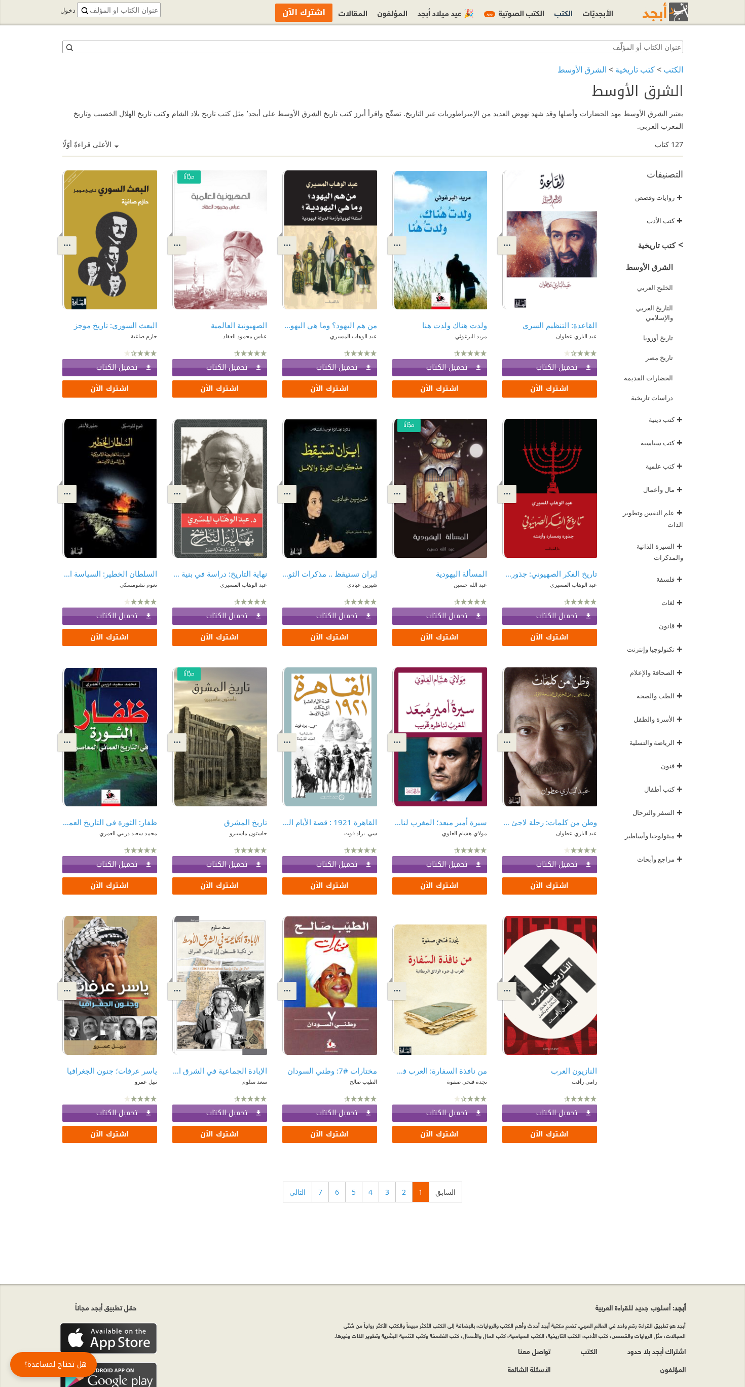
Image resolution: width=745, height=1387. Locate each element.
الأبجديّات (598, 12)
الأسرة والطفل (658, 719)
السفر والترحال (657, 812)
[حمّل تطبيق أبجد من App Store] (108, 1339)
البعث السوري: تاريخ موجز (115, 325)
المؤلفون (392, 12)
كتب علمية (664, 466)
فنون (672, 765)
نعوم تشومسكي (138, 584)
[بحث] (69, 47)
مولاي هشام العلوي (464, 833)
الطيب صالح (363, 1081)
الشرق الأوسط (582, 69)
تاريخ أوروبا (658, 337)
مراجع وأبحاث (660, 859)
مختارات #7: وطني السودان (332, 1070)
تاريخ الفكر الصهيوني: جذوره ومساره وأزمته (549, 573)
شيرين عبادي (362, 584)
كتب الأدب (665, 220)
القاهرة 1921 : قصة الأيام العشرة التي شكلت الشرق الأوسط (329, 822)
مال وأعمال (663, 489)
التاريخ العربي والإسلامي (654, 313)
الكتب (673, 69)
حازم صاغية (144, 336)
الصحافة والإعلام (656, 672)
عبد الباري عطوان (576, 336)
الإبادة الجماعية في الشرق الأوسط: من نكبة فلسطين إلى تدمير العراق (219, 1070)
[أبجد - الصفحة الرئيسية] (652, 12)
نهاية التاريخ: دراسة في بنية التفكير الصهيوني (219, 573)
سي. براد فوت (360, 833)
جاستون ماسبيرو (248, 833)
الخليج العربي (655, 287)
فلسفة (669, 579)
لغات (672, 602)
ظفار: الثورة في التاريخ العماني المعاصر (109, 822)
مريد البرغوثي (471, 336)
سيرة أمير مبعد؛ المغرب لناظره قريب (439, 822)
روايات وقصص (659, 197)
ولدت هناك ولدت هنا (454, 325)
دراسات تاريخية (652, 397)
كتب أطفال (663, 789)
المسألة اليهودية (461, 573)
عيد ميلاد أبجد (446, 12)
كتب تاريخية (635, 69)
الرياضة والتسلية (656, 742)
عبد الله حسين (470, 584)
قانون (671, 625)
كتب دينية (666, 419)
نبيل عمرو (146, 1081)
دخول (68, 10)
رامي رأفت (584, 1081)
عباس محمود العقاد (245, 336)
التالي (297, 1192)
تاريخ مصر (659, 357)
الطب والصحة (660, 695)
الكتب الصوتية (515, 12)
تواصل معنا (534, 1350)
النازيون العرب (574, 1070)
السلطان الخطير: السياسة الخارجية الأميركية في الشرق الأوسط (109, 573)
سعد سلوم (254, 1081)
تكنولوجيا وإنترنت (655, 649)
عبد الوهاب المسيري (353, 336)
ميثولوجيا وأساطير (654, 835)
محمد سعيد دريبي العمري (128, 833)
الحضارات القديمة (648, 377)
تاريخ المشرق (245, 822)
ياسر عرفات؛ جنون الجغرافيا (112, 1070)
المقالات (353, 12)
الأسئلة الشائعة (529, 1369)
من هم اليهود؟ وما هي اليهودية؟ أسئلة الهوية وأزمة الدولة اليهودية (329, 325)
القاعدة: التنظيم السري (560, 325)
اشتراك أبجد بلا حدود (656, 1350)
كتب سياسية (662, 442)
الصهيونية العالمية (239, 325)
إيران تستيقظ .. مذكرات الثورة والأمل (329, 573)
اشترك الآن (549, 389)
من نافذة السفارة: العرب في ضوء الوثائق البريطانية (439, 1070)
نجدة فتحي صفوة (467, 1081)
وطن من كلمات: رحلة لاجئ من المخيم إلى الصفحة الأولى (549, 822)
